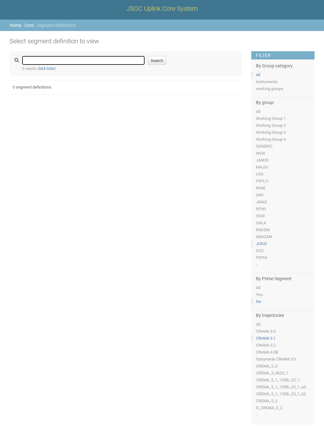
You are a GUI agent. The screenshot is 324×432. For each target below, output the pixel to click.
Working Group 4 (271, 139)
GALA (261, 222)
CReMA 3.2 (266, 345)
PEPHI (261, 257)
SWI (260, 195)
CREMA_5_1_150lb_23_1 (278, 380)
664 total (46, 68)
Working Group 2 (271, 125)
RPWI (261, 209)
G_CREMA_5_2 (269, 407)
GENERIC (264, 146)
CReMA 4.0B (267, 352)
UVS (260, 174)
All (258, 74)
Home (15, 25)
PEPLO (262, 181)
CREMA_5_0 (266, 366)
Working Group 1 (271, 118)
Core (29, 25)
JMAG (261, 202)
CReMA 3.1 (266, 338)
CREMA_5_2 (266, 400)
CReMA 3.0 (266, 331)
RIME (260, 188)
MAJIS (262, 167)
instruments (266, 81)
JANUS (262, 160)
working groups (270, 88)
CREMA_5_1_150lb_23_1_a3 (281, 387)
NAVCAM (264, 236)
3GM (260, 215)
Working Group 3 (271, 132)
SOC (260, 250)
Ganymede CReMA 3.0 (276, 359)
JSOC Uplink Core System (162, 8)
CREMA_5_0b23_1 (272, 373)
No (258, 301)
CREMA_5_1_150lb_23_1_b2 (281, 394)
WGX (260, 153)
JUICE (261, 243)
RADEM (263, 229)
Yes (259, 294)
